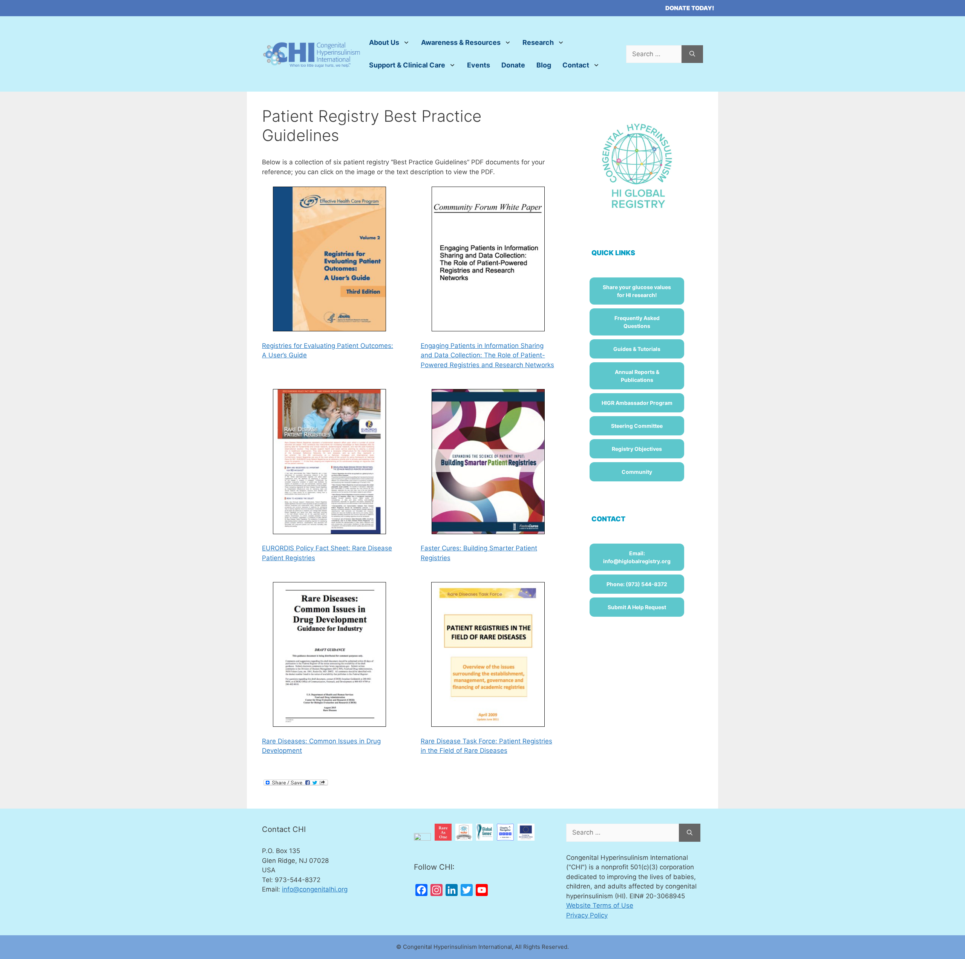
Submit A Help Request (637, 607)
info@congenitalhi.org (315, 889)
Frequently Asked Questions (637, 322)
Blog (543, 65)
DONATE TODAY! (689, 8)
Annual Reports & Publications (637, 376)
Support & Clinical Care (407, 65)
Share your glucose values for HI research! (637, 291)
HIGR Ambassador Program (637, 403)
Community (637, 472)
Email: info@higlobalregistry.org (637, 557)
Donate (513, 65)
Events (478, 65)
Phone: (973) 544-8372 (637, 584)
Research (538, 42)
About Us (384, 42)
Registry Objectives (637, 449)
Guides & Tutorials (636, 349)
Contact (575, 65)
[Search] (692, 54)
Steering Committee (637, 426)
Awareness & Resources (461, 42)
